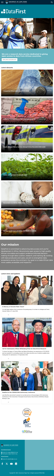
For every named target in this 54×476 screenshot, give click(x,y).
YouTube (11, 463)
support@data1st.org (13, 452)
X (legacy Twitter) (7, 463)
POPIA (40, 473)
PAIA (43, 473)
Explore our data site (9, 59)
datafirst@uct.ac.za (12, 459)
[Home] (9, 445)
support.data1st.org (12, 453)
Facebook (2, 463)
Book (16, 463)
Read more (4, 314)
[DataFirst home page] (13, 11)
